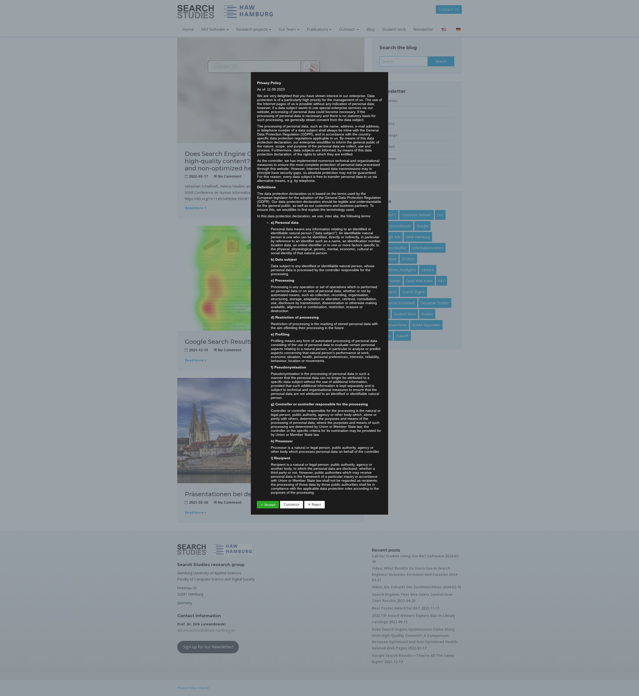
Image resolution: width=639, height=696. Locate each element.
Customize (291, 504)
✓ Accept (268, 505)
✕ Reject (314, 504)
